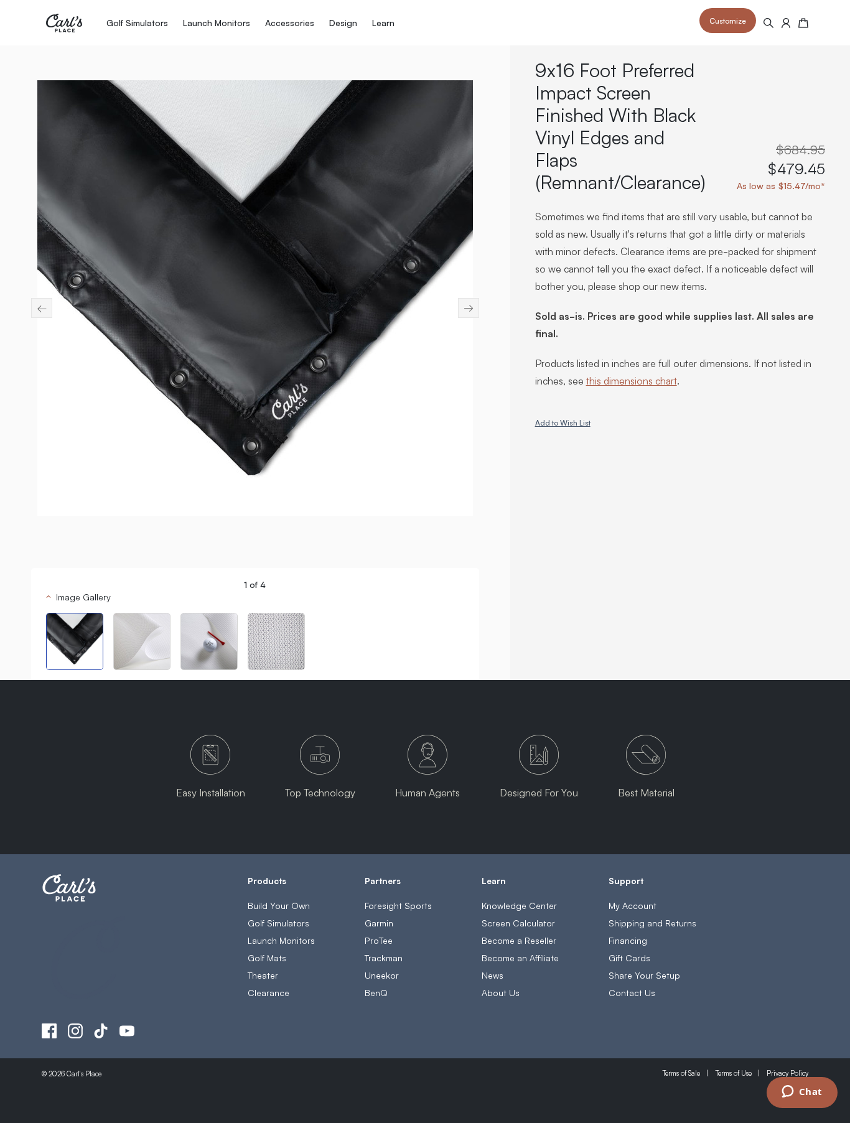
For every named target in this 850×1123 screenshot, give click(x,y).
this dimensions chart (631, 380)
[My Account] (786, 23)
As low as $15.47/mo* (781, 185)
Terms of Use (733, 1072)
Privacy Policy (787, 1072)
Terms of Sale (681, 1072)
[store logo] (64, 23)
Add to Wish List (563, 422)
